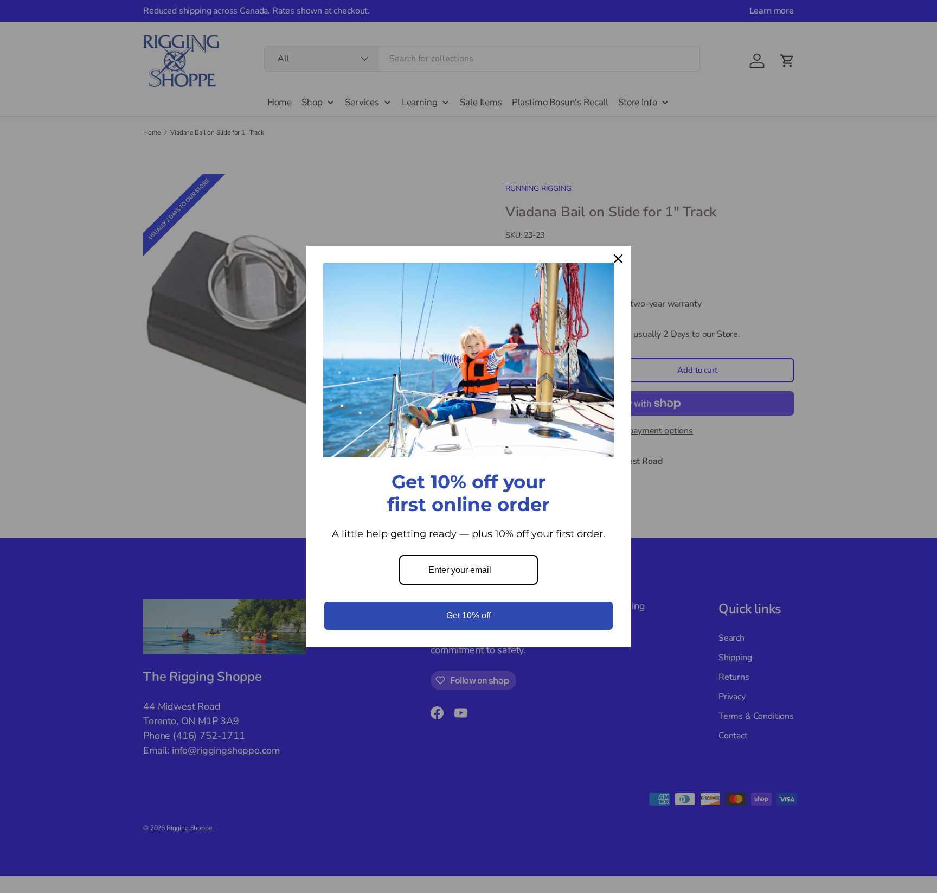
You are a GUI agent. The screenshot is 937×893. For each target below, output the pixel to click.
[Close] (618, 259)
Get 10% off (468, 615)
